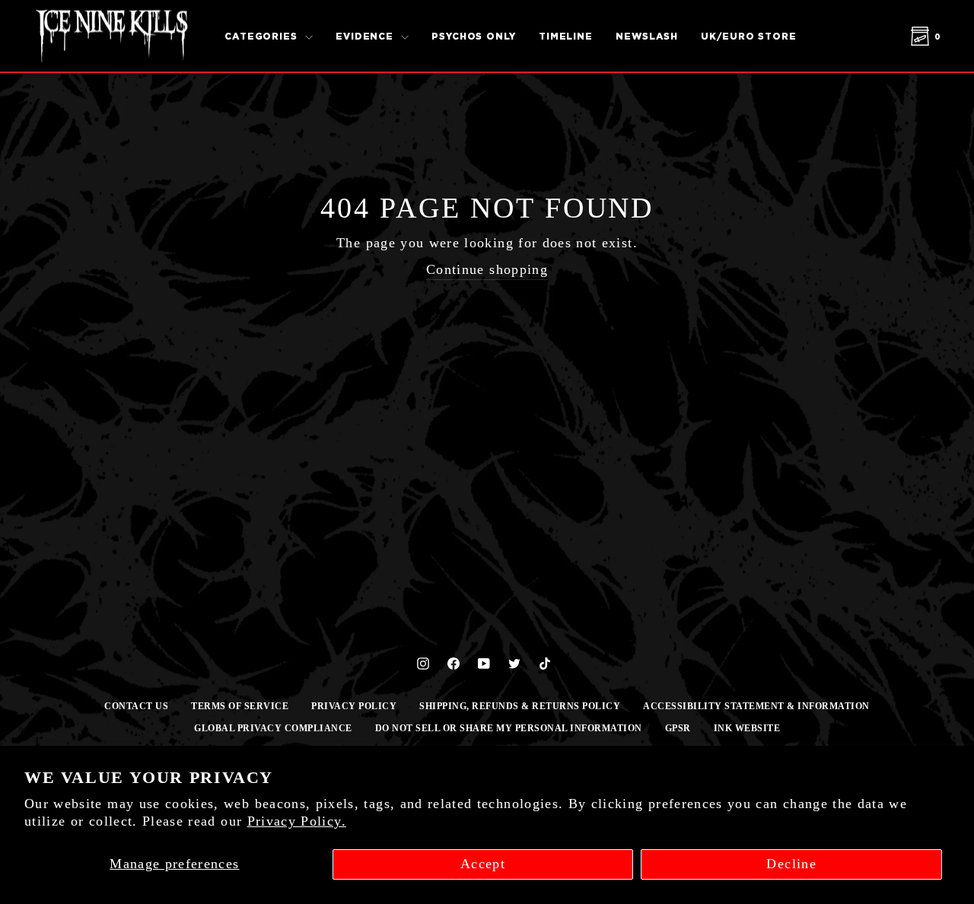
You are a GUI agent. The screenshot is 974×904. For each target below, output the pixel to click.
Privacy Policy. (296, 821)
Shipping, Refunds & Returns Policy (519, 706)
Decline (791, 863)
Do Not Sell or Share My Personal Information (508, 728)
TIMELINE (566, 36)
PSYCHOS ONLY (473, 36)
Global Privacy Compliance (273, 728)
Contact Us (136, 706)
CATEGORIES (262, 36)
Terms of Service (239, 706)
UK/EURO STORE (749, 36)
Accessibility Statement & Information (756, 706)
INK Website (747, 728)
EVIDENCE (366, 36)
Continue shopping (487, 269)
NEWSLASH (647, 36)
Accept (482, 863)
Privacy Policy (353, 706)
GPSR (678, 728)
